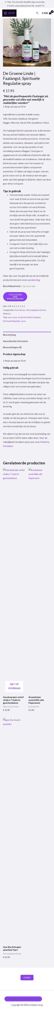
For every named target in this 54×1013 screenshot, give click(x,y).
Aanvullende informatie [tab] (15, 341)
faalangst (36, 317)
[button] (37, 13)
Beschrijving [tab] (9, 335)
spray (23, 321)
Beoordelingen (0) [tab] (12, 347)
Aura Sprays (20, 310)
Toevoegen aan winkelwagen (15, 296)
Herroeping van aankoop (23, 999)
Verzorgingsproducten (36, 310)
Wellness (7, 313)
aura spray (12, 317)
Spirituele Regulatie (11, 321)
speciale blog (33, 280)
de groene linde (25, 317)
